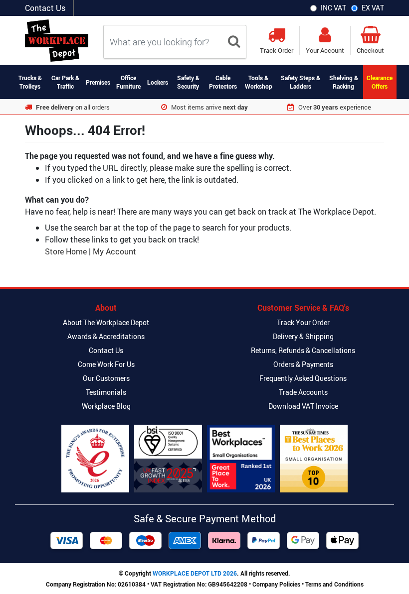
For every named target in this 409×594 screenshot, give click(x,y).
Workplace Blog (106, 406)
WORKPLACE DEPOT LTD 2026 (195, 573)
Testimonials (106, 392)
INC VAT (333, 7)
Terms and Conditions (334, 584)
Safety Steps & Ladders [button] (300, 82)
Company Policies (276, 584)
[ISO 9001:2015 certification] (168, 458)
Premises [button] (98, 82)
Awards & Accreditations (106, 336)
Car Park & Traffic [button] (65, 82)
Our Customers (106, 378)
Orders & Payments (303, 364)
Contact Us (45, 7)
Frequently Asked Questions (303, 378)
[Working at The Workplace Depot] (241, 458)
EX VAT (373, 7)
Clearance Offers (380, 82)
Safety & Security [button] (188, 82)
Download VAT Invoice (303, 406)
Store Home (66, 251)
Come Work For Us (106, 364)
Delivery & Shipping (303, 336)
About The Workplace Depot (106, 322)
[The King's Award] (95, 458)
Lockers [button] (157, 82)
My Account (114, 251)
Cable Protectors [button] (223, 82)
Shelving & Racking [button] (343, 82)
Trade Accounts (303, 392)
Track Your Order (303, 322)
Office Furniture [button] (128, 82)
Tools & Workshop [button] (258, 82)
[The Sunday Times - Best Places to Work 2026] (314, 458)
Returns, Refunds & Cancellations (303, 350)
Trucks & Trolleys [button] (30, 82)
